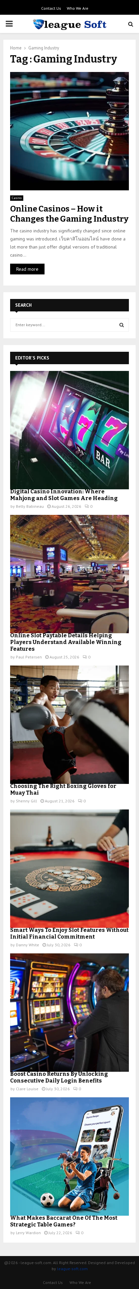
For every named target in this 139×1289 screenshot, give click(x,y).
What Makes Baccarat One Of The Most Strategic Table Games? (63, 1221)
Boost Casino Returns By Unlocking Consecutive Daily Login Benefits (59, 1077)
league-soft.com (72, 1268)
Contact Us (51, 8)
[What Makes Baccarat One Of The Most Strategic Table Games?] (69, 1156)
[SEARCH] (121, 325)
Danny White (27, 944)
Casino (17, 198)
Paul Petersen (29, 656)
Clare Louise (27, 1088)
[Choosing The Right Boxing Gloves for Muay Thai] (69, 725)
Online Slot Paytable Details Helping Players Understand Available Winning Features (65, 642)
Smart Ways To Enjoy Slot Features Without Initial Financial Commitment (69, 933)
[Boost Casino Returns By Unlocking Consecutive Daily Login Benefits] (69, 1012)
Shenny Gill (26, 800)
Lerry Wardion (28, 1232)
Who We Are (77, 8)
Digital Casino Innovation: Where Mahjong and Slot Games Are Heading (64, 494)
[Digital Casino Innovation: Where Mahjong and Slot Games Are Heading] (69, 430)
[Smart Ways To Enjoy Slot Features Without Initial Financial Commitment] (69, 868)
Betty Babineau (30, 506)
